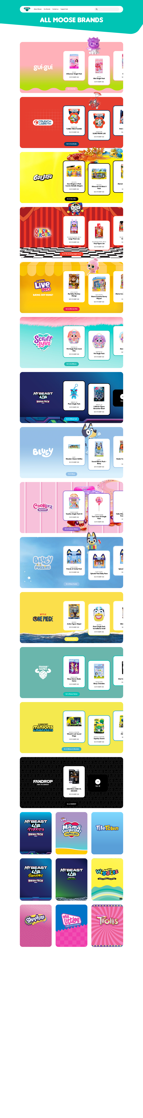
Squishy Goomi (99, 739)
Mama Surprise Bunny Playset (99, 297)
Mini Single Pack (99, 78)
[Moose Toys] (27, 9)
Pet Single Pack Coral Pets (74, 350)
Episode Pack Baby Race (99, 574)
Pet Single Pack (99, 353)
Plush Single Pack (74, 404)
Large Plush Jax (74, 239)
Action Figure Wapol (74, 624)
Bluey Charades (99, 684)
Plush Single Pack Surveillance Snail (99, 628)
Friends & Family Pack (74, 569)
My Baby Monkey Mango (74, 295)
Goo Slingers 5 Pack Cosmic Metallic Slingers (74, 185)
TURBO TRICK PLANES (74, 129)
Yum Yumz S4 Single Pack (99, 518)
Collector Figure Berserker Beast (99, 408)
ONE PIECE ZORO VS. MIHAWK (74, 790)
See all (123, 401)
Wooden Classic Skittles (74, 459)
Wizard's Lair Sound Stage (74, 735)
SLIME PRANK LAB (99, 133)
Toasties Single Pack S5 (74, 514)
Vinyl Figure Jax (99, 243)
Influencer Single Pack (74, 74)
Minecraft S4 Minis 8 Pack (99, 187)
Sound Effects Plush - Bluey (99, 463)
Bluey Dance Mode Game (74, 680)
